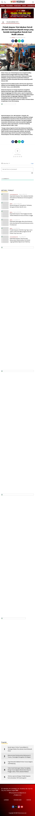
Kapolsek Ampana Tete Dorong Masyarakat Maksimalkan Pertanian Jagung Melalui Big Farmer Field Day (20, 240)
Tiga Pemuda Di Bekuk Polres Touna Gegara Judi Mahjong (20, 762)
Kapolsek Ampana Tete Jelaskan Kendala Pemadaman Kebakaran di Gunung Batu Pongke (21, 197)
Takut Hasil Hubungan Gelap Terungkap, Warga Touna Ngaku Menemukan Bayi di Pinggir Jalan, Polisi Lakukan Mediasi (19, 769)
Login (32, 163)
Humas (13, 37)
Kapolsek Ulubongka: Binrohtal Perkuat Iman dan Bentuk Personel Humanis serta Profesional (21, 223)
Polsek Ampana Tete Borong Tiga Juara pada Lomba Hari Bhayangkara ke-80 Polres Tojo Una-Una (21, 231)
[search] (2, 2)
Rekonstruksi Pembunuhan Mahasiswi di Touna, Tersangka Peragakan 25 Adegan (19, 756)
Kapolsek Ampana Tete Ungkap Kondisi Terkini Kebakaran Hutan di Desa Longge (21, 214)
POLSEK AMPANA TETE (12, 22)
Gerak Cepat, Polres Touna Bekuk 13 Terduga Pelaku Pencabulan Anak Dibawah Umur (20, 749)
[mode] (5, 2)
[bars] (32, 2)
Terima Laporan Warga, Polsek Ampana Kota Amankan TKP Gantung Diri (19, 777)
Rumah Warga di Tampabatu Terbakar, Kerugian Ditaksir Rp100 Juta (21, 206)
